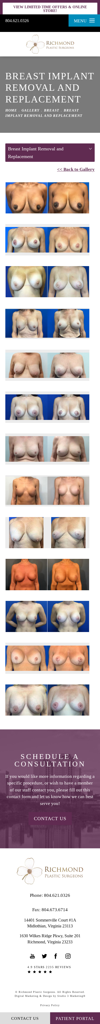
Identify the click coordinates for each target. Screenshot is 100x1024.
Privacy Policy (50, 1005)
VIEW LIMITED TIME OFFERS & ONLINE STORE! (50, 9)
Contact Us (50, 818)
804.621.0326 (17, 20)
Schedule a (50, 760)
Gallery (30, 110)
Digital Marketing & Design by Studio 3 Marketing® (50, 995)
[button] (32, 956)
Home (11, 110)
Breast (51, 110)
